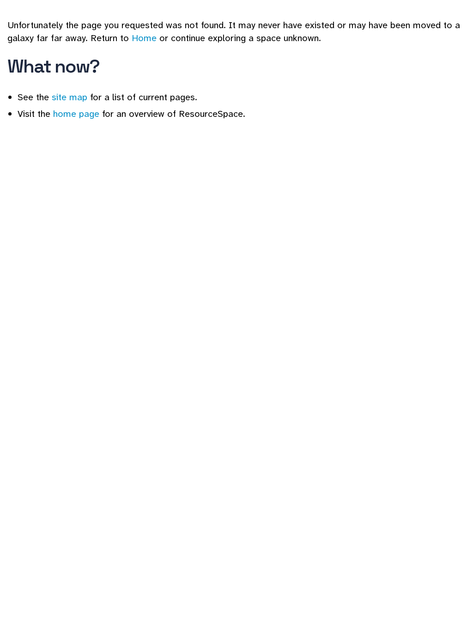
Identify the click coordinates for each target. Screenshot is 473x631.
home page (76, 114)
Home (144, 38)
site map (69, 97)
